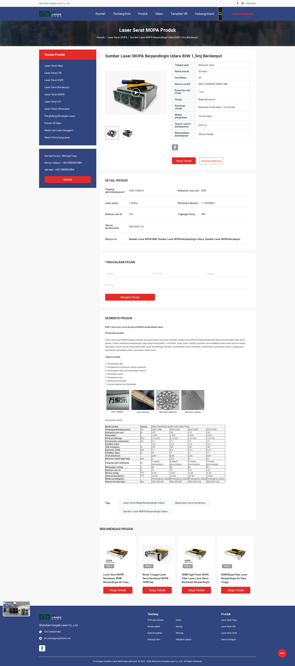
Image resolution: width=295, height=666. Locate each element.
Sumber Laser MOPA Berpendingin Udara (145, 511)
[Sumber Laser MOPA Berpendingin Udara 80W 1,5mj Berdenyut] (136, 92)
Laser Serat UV (53, 101)
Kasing (179, 626)
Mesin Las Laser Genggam (59, 130)
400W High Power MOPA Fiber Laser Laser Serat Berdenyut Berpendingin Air (195, 578)
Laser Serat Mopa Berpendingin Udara (143, 503)
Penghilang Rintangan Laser (60, 116)
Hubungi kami (154, 639)
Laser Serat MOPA (117, 37)
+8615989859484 (72, 162)
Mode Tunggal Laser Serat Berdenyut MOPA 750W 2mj (155, 578)
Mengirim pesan (130, 297)
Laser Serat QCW (54, 80)
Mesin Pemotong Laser (57, 137)
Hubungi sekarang (211, 161)
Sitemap (179, 633)
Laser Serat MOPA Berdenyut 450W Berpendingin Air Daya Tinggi (115, 578)
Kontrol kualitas (155, 633)
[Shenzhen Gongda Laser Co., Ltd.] (50, 13)
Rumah (101, 37)
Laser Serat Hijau (54, 65)
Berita (178, 620)
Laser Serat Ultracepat (57, 108)
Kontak (68, 179)
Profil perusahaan (156, 620)
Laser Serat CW (53, 73)
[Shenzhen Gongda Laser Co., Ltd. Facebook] (237, 3)
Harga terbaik (184, 161)
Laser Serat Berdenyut (57, 87)
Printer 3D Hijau (53, 123)
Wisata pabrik (154, 626)
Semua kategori (228, 639)
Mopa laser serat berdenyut (190, 503)
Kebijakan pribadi (183, 639)
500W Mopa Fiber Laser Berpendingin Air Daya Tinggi (234, 578)
